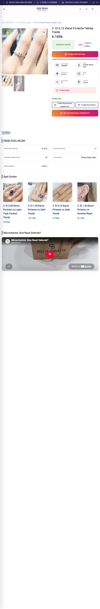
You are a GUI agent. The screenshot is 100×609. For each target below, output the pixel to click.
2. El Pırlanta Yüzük (23, 23)
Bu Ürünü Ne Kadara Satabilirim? (77, 113)
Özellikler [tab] (6, 132)
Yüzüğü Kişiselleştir (88, 105)
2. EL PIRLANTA (8, 23)
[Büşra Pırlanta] (42, 9)
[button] (44, 32)
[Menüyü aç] (4, 9)
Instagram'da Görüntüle (76, 54)
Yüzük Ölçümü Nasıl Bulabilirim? (64, 104)
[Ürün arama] (80, 9)
